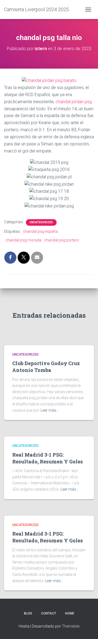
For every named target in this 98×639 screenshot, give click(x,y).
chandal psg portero (61, 240)
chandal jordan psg (74, 101)
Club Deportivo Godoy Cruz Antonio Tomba (46, 366)
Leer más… (50, 410)
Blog (28, 613)
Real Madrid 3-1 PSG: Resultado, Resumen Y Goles (47, 458)
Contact (48, 613)
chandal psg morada (23, 240)
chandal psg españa (40, 231)
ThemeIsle (70, 626)
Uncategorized (41, 222)
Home (69, 613)
